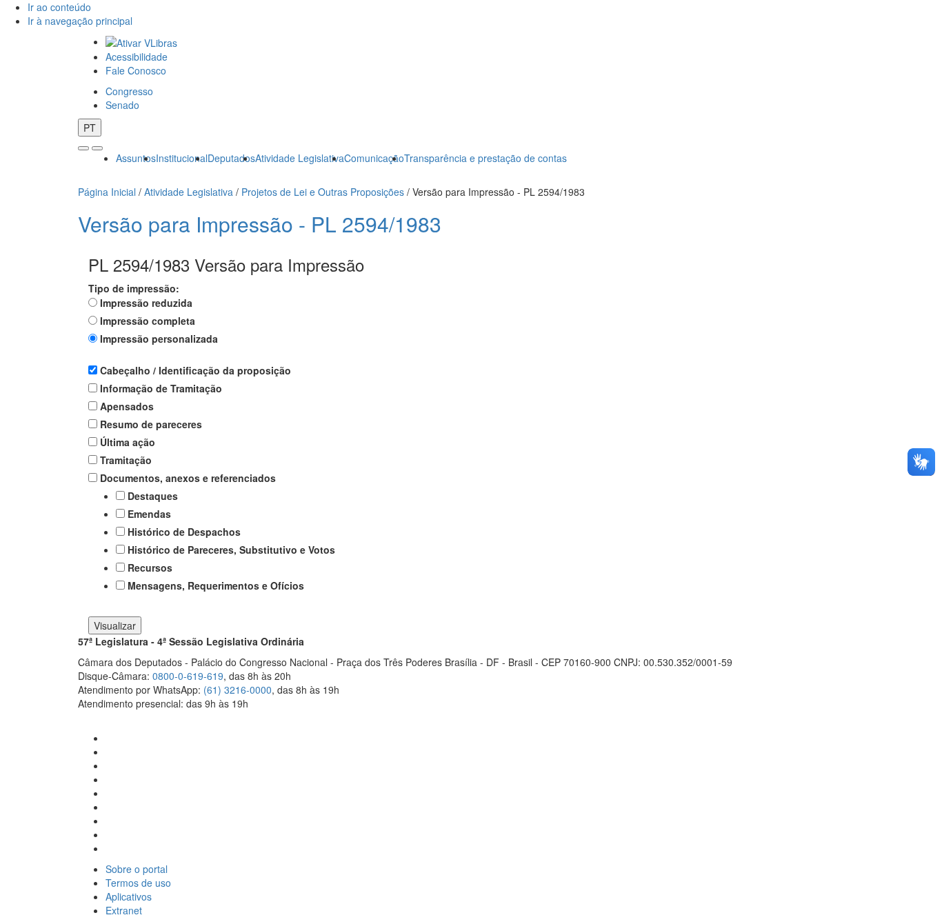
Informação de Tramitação (161, 388)
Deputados (231, 158)
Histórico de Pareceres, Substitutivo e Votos (231, 549)
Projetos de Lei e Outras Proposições (322, 192)
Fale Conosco (136, 70)
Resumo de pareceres (151, 424)
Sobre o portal (137, 869)
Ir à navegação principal (80, 21)
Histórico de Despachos (184, 532)
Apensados (127, 406)
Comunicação (374, 158)
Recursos (150, 567)
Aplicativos (129, 896)
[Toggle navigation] (83, 148)
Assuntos (136, 158)
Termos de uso (138, 883)
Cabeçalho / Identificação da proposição (195, 370)
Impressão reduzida (146, 303)
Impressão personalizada (159, 338)
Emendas (149, 514)
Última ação (127, 442)
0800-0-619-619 (187, 676)
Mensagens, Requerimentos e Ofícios (216, 585)
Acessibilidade (137, 56)
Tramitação (126, 460)
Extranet (124, 910)
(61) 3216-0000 (237, 689)
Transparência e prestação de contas (485, 158)
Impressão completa (147, 321)
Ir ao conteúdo (59, 7)
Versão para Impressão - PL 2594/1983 (259, 224)
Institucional (182, 158)
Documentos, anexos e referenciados (188, 478)
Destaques (153, 496)
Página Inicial (107, 192)
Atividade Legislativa (299, 158)
